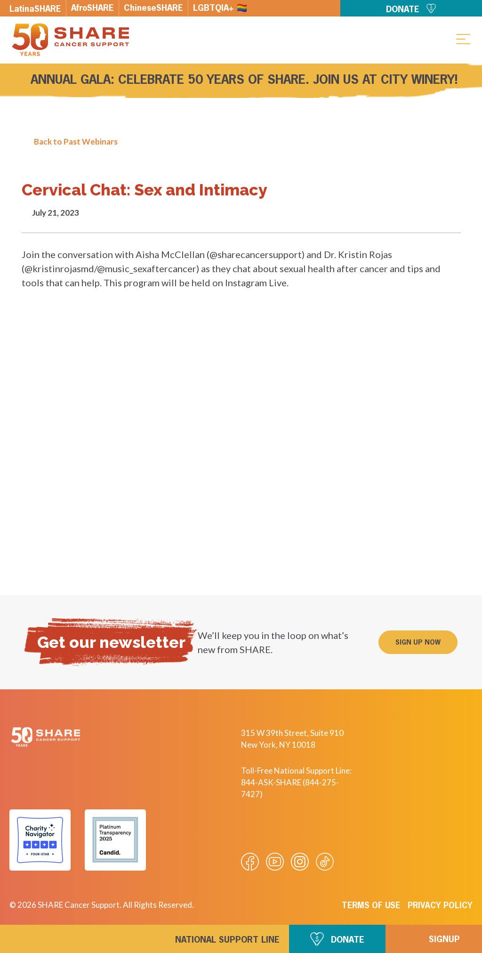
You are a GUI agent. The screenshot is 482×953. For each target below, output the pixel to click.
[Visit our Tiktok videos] (325, 862)
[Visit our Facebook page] (250, 862)
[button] (463, 38)
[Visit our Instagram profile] (300, 862)
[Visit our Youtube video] (275, 862)
